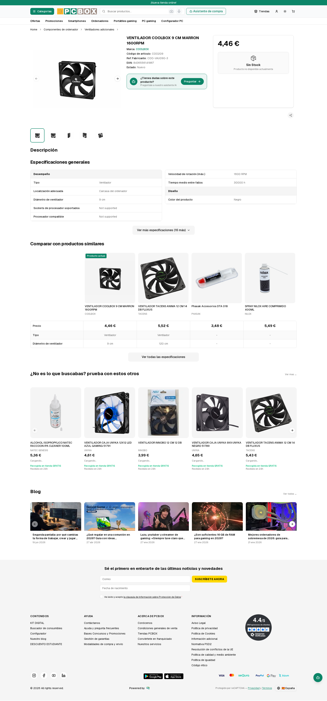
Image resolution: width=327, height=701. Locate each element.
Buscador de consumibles (46, 628)
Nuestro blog (38, 639)
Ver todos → (290, 493)
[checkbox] (101, 596)
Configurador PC (172, 21)
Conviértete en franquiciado (155, 639)
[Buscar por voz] (179, 11)
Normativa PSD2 (202, 644)
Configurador (38, 633)
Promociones (54, 21)
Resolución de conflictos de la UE (212, 649)
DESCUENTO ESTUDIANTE (46, 644)
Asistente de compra (208, 11)
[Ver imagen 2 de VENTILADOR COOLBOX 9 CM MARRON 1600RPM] (53, 135)
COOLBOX (142, 49)
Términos (267, 688)
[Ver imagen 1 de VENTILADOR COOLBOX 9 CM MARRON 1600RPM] (37, 135)
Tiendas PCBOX (147, 633)
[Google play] (153, 676)
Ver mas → (291, 374)
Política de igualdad (203, 660)
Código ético (199, 665)
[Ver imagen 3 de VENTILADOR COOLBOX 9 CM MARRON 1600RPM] (69, 135)
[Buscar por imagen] (171, 11)
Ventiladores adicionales (99, 29)
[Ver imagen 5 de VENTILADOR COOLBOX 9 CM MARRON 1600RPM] (100, 135)
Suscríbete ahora (209, 579)
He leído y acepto (143, 597)
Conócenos (145, 623)
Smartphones (77, 21)
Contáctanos (92, 623)
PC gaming (149, 21)
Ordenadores (99, 21)
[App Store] (173, 676)
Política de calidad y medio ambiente (214, 654)
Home (33, 29)
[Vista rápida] (90, 299)
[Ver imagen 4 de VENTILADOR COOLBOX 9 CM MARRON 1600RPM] (85, 135)
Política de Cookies (203, 633)
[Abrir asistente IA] (317, 677)
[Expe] (148, 688)
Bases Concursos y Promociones (104, 633)
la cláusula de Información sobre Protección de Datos (152, 597)
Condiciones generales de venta (157, 628)
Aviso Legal (199, 623)
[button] (77, 78)
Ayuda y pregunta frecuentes (101, 628)
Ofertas (35, 21)
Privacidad (254, 688)
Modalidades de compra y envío (103, 644)
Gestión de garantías (96, 639)
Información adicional (204, 639)
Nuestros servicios (149, 644)
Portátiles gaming (125, 21)
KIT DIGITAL (37, 623)
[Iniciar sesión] (276, 11)
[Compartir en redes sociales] (291, 115)
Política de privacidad (205, 628)
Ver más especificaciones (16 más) (161, 230)
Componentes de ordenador (61, 29)
